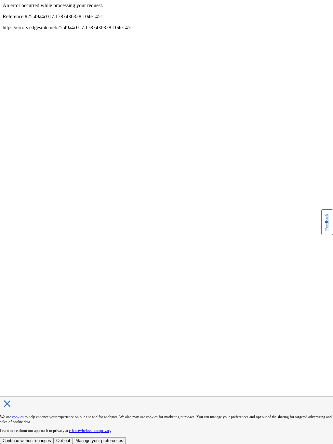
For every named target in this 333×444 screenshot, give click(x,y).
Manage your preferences (99, 440)
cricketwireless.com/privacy (90, 430)
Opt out (63, 440)
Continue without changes (27, 440)
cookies (18, 417)
